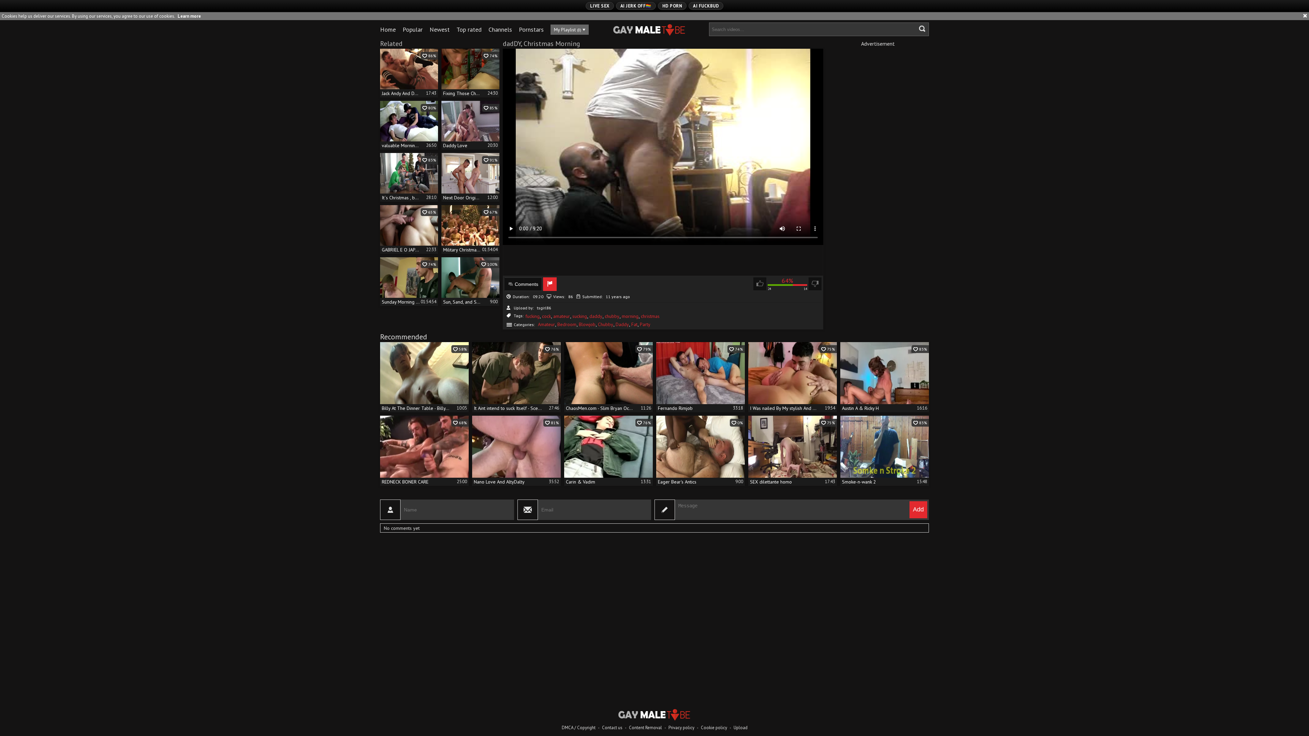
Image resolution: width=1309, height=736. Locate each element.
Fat (634, 324)
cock (546, 316)
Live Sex (600, 6)
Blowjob (587, 324)
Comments (526, 284)
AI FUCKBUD (706, 6)
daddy (595, 316)
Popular (413, 29)
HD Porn (672, 6)
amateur (561, 316)
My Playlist (567, 30)
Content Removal (645, 727)
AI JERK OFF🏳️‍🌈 (635, 6)
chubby (612, 316)
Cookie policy (714, 727)
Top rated (469, 29)
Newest (440, 29)
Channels (500, 29)
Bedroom (566, 324)
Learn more (189, 16)
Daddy (622, 324)
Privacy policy (681, 727)
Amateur (546, 324)
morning (630, 316)
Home (388, 29)
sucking (579, 316)
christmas (650, 316)
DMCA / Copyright (579, 727)
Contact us (612, 727)
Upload (741, 727)
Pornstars (531, 29)
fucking (532, 316)
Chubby (605, 324)
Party (645, 324)
